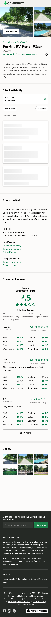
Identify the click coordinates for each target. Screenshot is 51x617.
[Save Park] (46, 54)
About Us (25, 593)
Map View (42, 108)
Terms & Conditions (12, 248)
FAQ (33, 593)
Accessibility (9, 598)
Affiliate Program (36, 596)
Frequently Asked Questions (35, 579)
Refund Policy (9, 252)
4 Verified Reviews (29, 54)
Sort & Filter (10, 108)
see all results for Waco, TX (16, 41)
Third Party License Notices (19, 601)
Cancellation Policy (12, 245)
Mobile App (43, 593)
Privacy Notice (10, 265)
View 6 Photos (11, 31)
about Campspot (36, 553)
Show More (25, 432)
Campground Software (17, 596)
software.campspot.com (13, 561)
